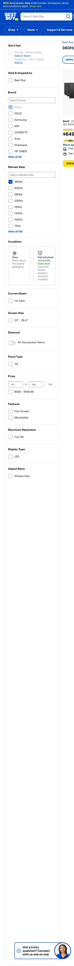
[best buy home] (11, 16)
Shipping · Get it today (29, 59)
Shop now (35, 6)
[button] (13, 29)
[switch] (12, 343)
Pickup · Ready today (28, 52)
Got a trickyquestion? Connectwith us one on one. (36, 950)
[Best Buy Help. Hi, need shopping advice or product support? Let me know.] (62, 950)
